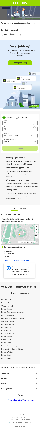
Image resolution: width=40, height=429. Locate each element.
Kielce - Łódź (6, 327)
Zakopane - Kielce (7, 321)
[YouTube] (20, 410)
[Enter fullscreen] (36, 236)
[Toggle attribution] (36, 242)
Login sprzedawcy (13, 415)
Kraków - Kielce (7, 300)
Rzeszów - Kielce (7, 334)
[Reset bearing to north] (36, 232)
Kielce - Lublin (6, 355)
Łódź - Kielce (6, 331)
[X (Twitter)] (21, 410)
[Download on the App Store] (28, 400)
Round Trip (24, 117)
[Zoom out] (36, 229)
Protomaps (21, 242)
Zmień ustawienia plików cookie (22, 422)
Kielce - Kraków (7, 309)
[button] (20, 123)
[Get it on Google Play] (15, 400)
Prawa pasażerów (16, 417)
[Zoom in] (36, 226)
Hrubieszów (23, 209)
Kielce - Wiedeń (7, 352)
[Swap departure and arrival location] (34, 126)
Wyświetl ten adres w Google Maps (17, 260)
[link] (20, 74)
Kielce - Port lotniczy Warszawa (12, 312)
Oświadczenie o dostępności (20, 420)
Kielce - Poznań (7, 337)
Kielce (14, 209)
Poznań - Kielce (7, 340)
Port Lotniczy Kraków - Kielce (12, 349)
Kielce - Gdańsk (6, 343)
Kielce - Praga (6, 358)
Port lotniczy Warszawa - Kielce (12, 318)
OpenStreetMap (30, 242)
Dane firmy (27, 417)
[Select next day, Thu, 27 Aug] (35, 135)
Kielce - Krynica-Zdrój (9, 346)
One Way (10, 117)
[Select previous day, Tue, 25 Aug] (32, 135)
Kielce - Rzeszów (7, 324)
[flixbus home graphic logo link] (20, 3)
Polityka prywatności (26, 415)
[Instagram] (19, 410)
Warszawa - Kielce (7, 306)
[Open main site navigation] (3, 3)
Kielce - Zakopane (7, 315)
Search (20, 148)
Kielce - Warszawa (7, 303)
